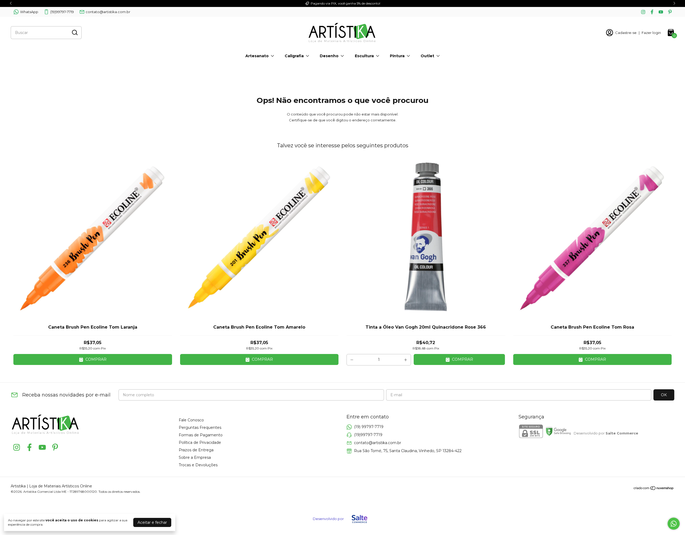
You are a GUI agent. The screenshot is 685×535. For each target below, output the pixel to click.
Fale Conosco (191, 420)
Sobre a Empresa (195, 457)
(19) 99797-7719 (368, 426)
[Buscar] (74, 32)
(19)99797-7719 (62, 12)
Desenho (329, 55)
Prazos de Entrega (196, 450)
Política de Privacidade (200, 442)
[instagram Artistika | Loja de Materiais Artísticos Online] (643, 11)
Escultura (364, 55)
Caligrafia (294, 55)
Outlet (427, 55)
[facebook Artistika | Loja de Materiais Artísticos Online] (652, 11)
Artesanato (257, 55)
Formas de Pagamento (201, 435)
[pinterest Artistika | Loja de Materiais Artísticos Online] (669, 11)
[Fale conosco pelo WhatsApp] (674, 524)
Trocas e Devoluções (198, 465)
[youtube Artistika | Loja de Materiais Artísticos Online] (660, 11)
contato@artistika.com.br (108, 12)
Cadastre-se (626, 32)
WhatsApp (29, 12)
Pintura (397, 55)
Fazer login (651, 32)
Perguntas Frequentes (200, 427)
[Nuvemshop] (653, 489)
